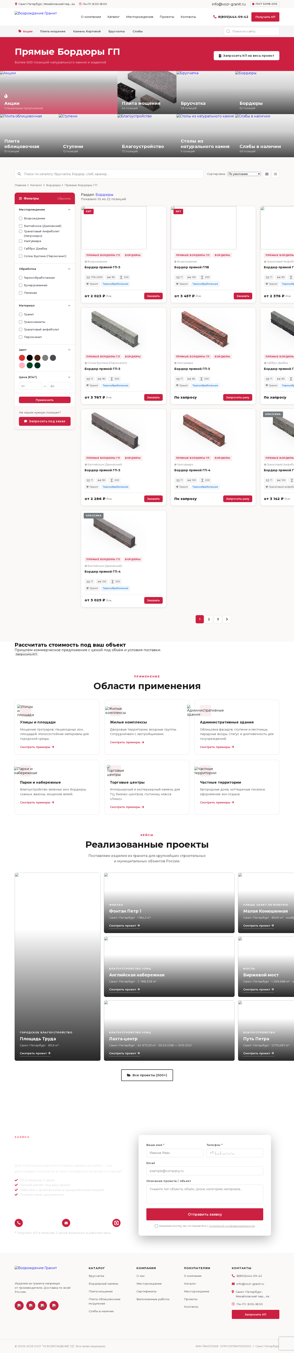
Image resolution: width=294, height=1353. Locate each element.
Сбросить (64, 198)
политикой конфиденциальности (232, 1225)
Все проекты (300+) (150, 1075)
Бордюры (53, 185)
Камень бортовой (87, 31)
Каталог (113, 17)
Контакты (188, 17)
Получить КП (265, 17)
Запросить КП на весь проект (248, 56)
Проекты (167, 17)
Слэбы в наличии (101, 1311)
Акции (27, 31)
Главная (20, 185)
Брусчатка (116, 31)
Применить (45, 400)
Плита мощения (52, 31)
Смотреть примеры (35, 747)
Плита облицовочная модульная (104, 1301)
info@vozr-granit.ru (90, 1223)
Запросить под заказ (47, 421)
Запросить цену (237, 397)
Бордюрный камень (103, 1283)
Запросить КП (26, 654)
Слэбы (138, 31)
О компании (91, 17)
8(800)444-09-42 (233, 17)
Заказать (153, 296)
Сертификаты (146, 1291)
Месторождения (139, 17)
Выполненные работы (152, 1299)
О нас (140, 1276)
